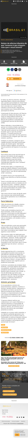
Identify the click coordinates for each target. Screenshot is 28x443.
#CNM (3, 324)
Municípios (9, 39)
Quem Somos (5, 410)
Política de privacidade (6, 421)
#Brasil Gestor (5, 332)
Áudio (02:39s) (16, 78)
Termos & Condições (15, 421)
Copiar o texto (24, 63)
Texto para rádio (14, 63)
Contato (4, 413)
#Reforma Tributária (6, 330)
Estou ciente (17, 435)
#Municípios (4, 327)
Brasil (3, 39)
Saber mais (23, 434)
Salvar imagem (4, 63)
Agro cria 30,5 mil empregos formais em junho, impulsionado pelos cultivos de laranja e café (12, 358)
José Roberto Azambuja (20, 85)
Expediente (23, 421)
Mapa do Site (5, 412)
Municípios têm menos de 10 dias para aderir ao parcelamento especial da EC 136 (13, 363)
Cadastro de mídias (17, 379)
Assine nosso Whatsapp (10, 394)
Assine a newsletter (8, 391)
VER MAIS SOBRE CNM (14, 366)
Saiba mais (6, 379)
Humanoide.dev (20, 423)
